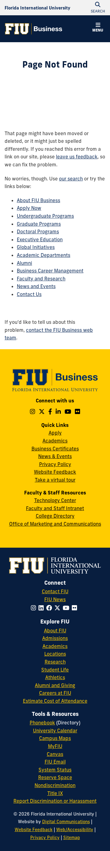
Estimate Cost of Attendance (55, 701)
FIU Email (55, 762)
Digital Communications (66, 821)
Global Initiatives (36, 247)
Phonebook (42, 723)
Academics (55, 441)
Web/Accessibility (74, 829)
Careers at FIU (55, 693)
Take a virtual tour (55, 480)
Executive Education (40, 239)
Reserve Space (55, 777)
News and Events (36, 286)
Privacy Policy (55, 464)
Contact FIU (55, 591)
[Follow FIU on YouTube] (67, 608)
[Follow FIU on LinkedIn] (42, 608)
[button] (97, 28)
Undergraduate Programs (45, 216)
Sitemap (71, 837)
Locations (55, 654)
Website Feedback (55, 472)
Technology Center (55, 500)
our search (71, 179)
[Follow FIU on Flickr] (75, 608)
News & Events (55, 456)
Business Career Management (50, 271)
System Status (55, 770)
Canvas (55, 754)
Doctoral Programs (38, 231)
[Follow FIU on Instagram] (34, 608)
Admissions (55, 638)
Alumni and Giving (55, 685)
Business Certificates (55, 449)
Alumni (24, 263)
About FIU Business (38, 200)
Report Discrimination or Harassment (55, 801)
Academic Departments (43, 255)
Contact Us (29, 294)
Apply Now (29, 208)
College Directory (55, 516)
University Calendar (55, 730)
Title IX (55, 793)
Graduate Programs (39, 224)
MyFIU (55, 746)
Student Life (55, 670)
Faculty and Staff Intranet (55, 508)
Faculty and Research (41, 279)
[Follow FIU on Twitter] (58, 608)
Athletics (55, 677)
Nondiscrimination (55, 785)
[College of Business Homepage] (34, 29)
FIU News (55, 599)
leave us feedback (76, 157)
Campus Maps (55, 738)
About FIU (55, 630)
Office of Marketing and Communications (55, 524)
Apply (55, 433)
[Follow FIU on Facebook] (50, 608)
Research (55, 662)
